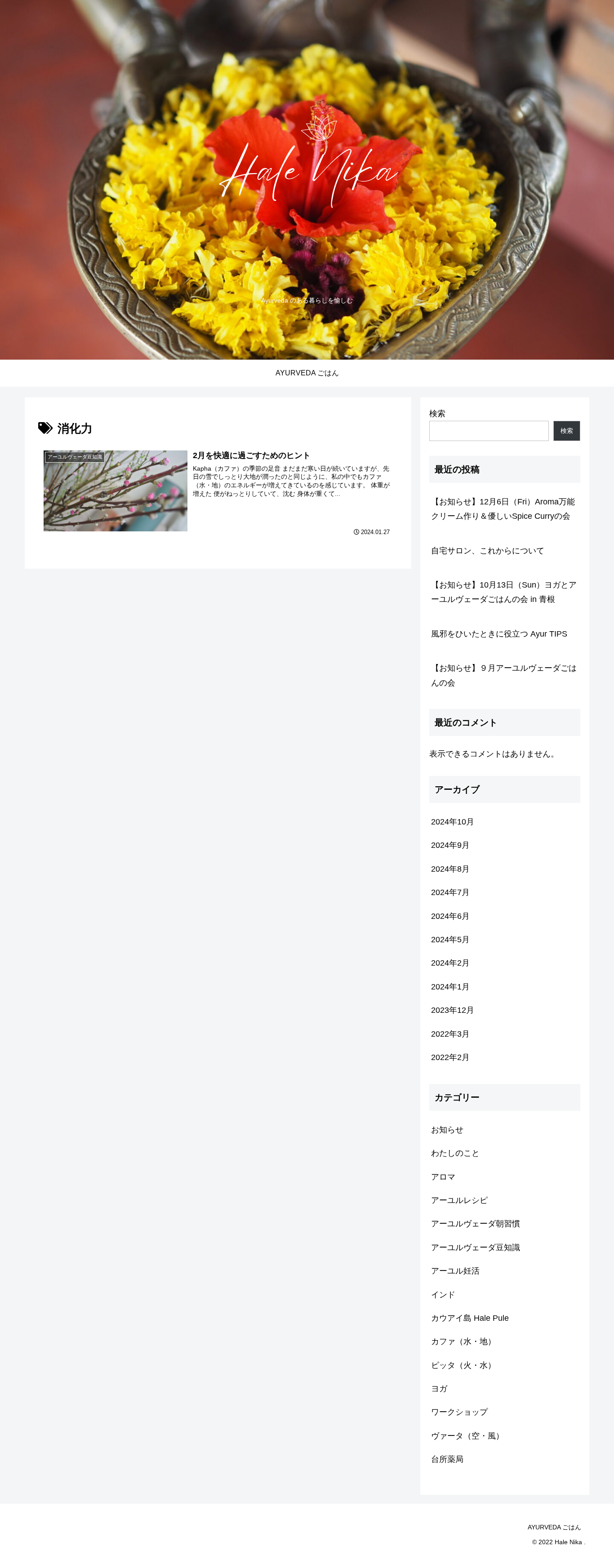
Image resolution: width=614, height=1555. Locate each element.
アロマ (443, 1176)
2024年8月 (450, 868)
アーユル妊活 (455, 1270)
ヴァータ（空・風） (467, 1435)
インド (443, 1294)
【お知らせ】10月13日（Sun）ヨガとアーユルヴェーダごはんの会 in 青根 (504, 592)
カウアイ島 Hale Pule (470, 1318)
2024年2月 (450, 962)
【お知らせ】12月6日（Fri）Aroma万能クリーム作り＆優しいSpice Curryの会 (503, 509)
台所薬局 (447, 1459)
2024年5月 (450, 939)
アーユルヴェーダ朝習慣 (475, 1223)
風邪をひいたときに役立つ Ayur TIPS (499, 633)
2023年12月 (452, 1010)
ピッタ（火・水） (463, 1365)
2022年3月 (450, 1033)
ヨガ (439, 1388)
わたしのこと (455, 1153)
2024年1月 (450, 986)
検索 (437, 413)
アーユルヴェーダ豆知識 (475, 1247)
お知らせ (447, 1129)
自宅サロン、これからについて (487, 550)
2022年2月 (450, 1057)
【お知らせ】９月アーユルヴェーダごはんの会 (504, 675)
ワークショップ (459, 1412)
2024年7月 (450, 892)
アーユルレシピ (459, 1200)
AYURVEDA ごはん (554, 1527)
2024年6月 (450, 916)
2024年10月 (452, 821)
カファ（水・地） (463, 1341)
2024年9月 (450, 845)
